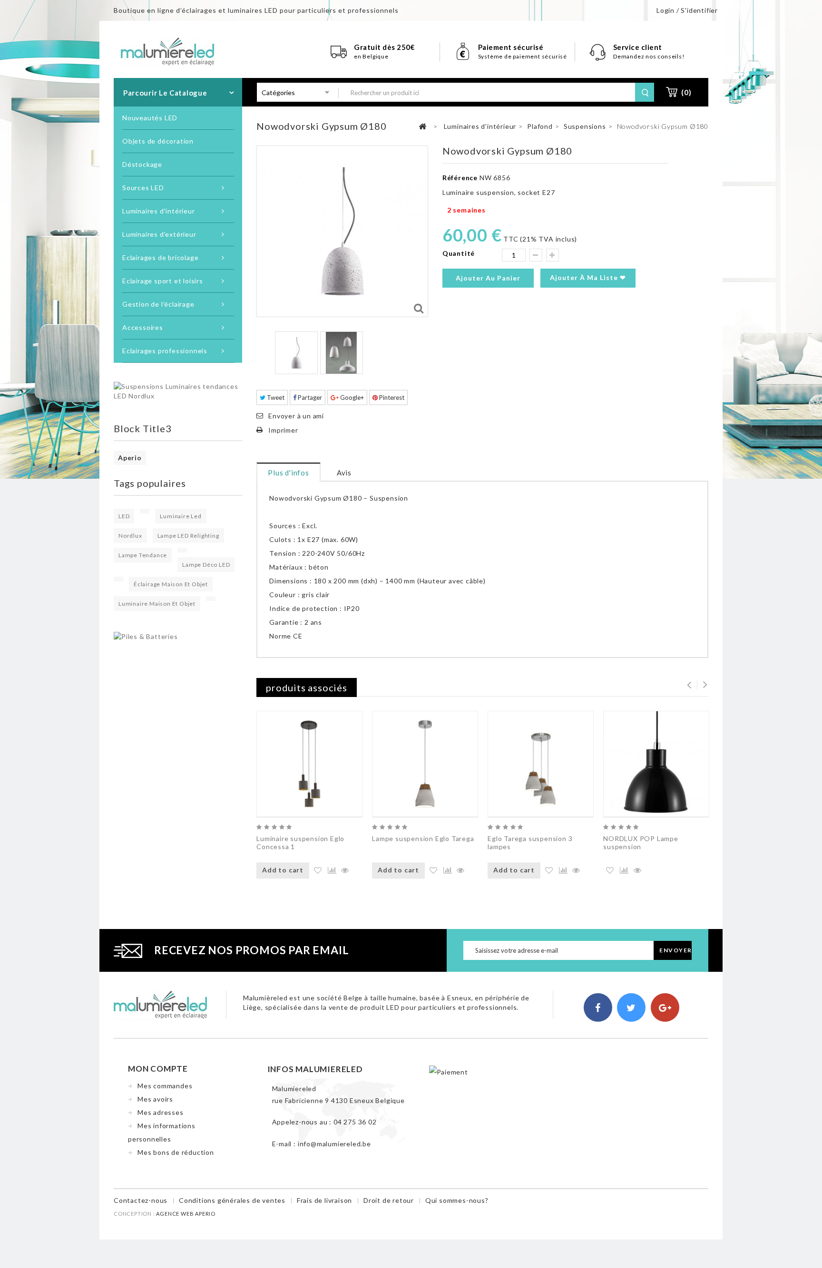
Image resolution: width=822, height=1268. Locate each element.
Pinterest (391, 397)
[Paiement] (448, 1071)
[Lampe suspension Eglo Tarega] (425, 763)
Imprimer (283, 430)
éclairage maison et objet (171, 584)
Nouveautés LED (149, 118)
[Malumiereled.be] (167, 51)
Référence (460, 178)
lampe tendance (142, 555)
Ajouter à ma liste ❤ (588, 277)
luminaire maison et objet (157, 603)
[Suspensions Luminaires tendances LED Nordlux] (178, 391)
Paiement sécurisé (511, 47)
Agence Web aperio (185, 1213)
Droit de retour (388, 1200)
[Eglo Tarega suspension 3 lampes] (540, 763)
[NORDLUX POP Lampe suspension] (656, 763)
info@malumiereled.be (334, 1144)
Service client (638, 47)
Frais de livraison (324, 1200)
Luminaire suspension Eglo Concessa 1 (300, 842)
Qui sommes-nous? (457, 1200)
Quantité (458, 253)
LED (123, 516)
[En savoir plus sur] (144, 511)
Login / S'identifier (687, 10)
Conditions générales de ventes (232, 1200)
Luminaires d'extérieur (159, 234)
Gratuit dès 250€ (384, 47)
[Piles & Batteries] (146, 636)
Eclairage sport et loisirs (162, 281)
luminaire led (180, 516)
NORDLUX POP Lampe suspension (640, 842)
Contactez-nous (140, 1200)
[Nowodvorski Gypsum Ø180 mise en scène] (341, 353)
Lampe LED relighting (188, 535)
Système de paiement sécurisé (522, 56)
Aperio (130, 458)
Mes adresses (160, 1112)
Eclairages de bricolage (160, 257)
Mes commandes (164, 1086)
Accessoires (142, 327)
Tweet (274, 397)
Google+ (351, 397)
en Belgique (371, 56)
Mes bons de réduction (175, 1152)
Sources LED (143, 188)
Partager (309, 397)
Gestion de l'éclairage (158, 304)
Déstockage (142, 164)
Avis (344, 472)
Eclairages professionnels (164, 351)
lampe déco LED (206, 564)
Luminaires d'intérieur (158, 211)
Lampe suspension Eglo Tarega (423, 838)
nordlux (130, 535)
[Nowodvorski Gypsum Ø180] (296, 353)
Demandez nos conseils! (649, 56)
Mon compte (158, 1069)
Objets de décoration (158, 141)
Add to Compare (331, 870)
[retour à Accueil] (422, 127)
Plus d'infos (288, 472)
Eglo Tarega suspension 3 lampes (530, 842)
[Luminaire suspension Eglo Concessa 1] (309, 763)
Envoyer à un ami (296, 416)
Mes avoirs (155, 1099)
